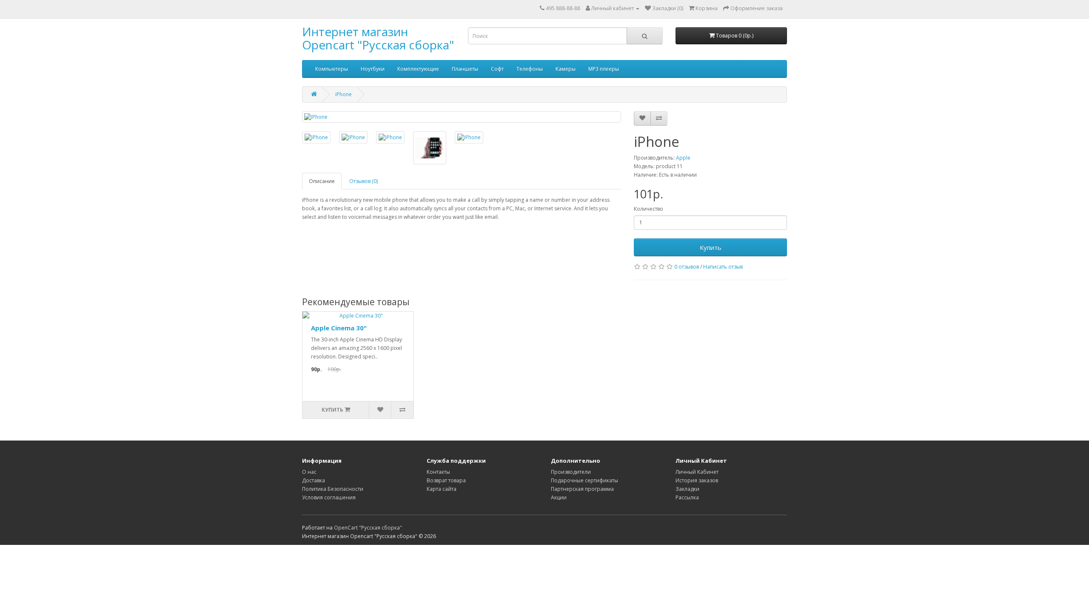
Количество (648, 208)
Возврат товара (446, 480)
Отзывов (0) (363, 181)
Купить (710, 247)
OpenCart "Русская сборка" (368, 527)
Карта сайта (441, 489)
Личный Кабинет (697, 472)
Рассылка (687, 497)
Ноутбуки (373, 68)
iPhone (343, 94)
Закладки (687, 489)
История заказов (697, 480)
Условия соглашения (329, 497)
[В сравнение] (658, 118)
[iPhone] (461, 117)
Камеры (566, 68)
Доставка (313, 480)
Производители (571, 472)
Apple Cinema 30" (339, 328)
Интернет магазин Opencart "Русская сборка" (378, 38)
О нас (309, 472)
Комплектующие (418, 68)
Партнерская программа (582, 489)
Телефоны (529, 68)
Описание (322, 181)
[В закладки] (642, 118)
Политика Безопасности (332, 489)
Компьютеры (331, 68)
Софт (497, 68)
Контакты (438, 472)
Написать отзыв (723, 266)
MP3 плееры (603, 68)
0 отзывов (686, 266)
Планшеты (465, 68)
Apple (683, 157)
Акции (559, 497)
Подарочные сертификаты (584, 480)
